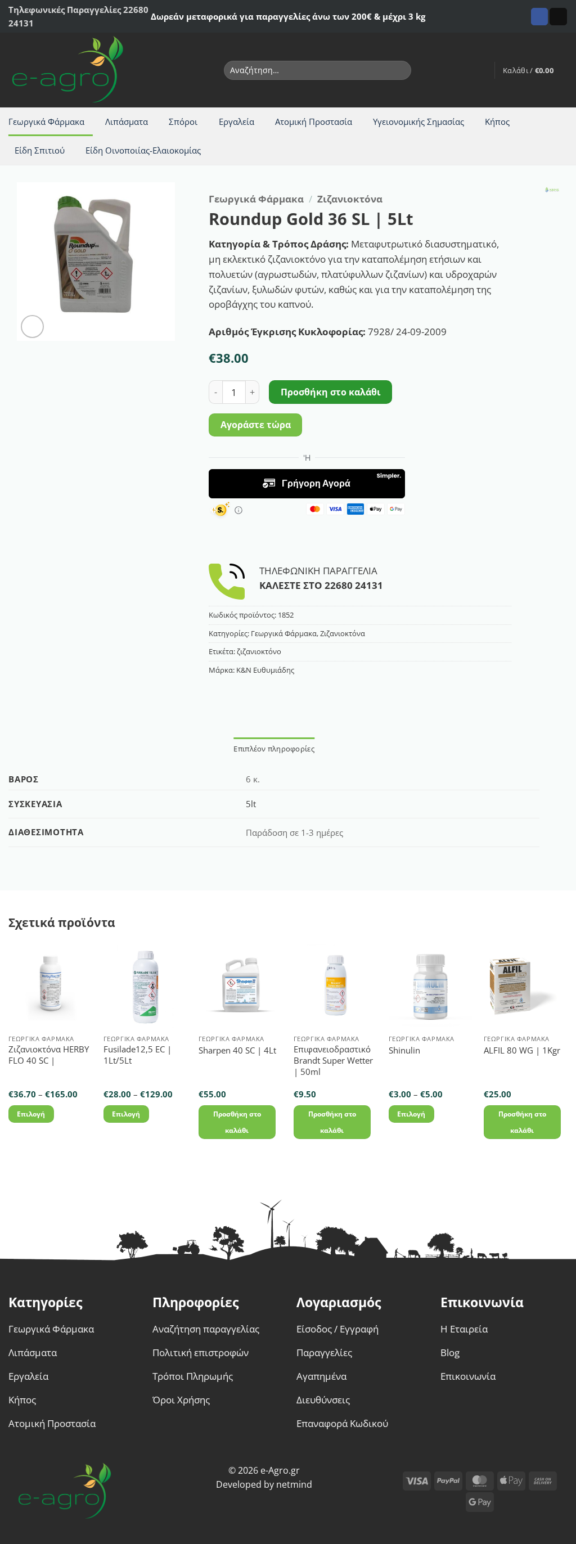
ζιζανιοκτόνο (259, 651)
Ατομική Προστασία (313, 121)
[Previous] (9, 1052)
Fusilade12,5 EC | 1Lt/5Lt (138, 1055)
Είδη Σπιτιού (40, 150)
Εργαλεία (236, 121)
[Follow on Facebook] (539, 16)
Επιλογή (31, 1114)
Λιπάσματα (126, 121)
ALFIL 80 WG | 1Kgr (522, 1050)
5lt (251, 803)
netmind (294, 1484)
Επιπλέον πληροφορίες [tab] (273, 749)
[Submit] (400, 70)
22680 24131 (354, 585)
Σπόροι (183, 121)
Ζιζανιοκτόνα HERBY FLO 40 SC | (48, 1055)
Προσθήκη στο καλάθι (331, 392)
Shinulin (404, 1050)
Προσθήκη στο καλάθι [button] (237, 1122)
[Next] (567, 1052)
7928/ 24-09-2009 (407, 331)
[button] (480, 70)
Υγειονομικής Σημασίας (418, 121)
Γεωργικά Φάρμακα (46, 121)
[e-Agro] (76, 70)
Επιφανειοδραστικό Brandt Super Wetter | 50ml (333, 1060)
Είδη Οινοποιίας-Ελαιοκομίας (143, 150)
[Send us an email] (558, 16)
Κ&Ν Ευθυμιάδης (265, 670)
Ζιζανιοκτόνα (349, 198)
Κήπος (497, 121)
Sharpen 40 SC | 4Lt (237, 1050)
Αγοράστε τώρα (255, 424)
